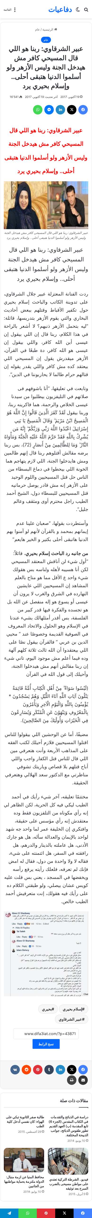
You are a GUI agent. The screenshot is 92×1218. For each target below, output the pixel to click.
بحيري (47, 1009)
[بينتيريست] (37, 1069)
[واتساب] (37, 109)
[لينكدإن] (60, 109)
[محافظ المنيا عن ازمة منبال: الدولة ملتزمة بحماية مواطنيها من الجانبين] (24, 1160)
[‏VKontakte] (15, 1069)
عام (37, 29)
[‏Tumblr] (49, 1069)
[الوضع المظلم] (77, 11)
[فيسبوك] (83, 109)
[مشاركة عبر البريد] (83, 1080)
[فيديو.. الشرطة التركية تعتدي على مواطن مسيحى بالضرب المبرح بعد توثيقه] (68, 1161)
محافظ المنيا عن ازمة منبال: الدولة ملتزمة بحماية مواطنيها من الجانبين (24, 1181)
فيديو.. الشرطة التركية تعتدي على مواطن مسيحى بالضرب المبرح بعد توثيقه (68, 1183)
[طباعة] (71, 1080)
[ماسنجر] (49, 109)
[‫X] (71, 109)
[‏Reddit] (26, 1069)
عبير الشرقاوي (70, 1019)
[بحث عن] (86, 11)
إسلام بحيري (72, 1009)
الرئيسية (48, 29)
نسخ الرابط (46, 1044)
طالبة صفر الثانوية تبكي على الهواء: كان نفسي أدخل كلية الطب (25, 1121)
